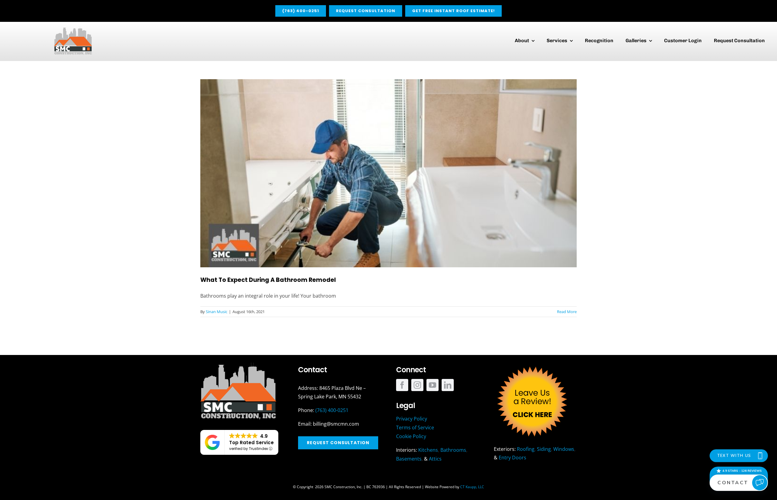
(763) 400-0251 (331, 410)
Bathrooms (453, 450)
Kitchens (428, 450)
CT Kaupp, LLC (472, 486)
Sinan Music (216, 311)
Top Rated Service (251, 442)
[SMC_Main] (73, 28)
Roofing (525, 449)
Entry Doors (512, 457)
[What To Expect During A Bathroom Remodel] (388, 173)
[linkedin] (448, 385)
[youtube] (432, 385)
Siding (544, 449)
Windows (563, 449)
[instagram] (417, 385)
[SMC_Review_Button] (532, 365)
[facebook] (402, 385)
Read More (567, 311)
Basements (409, 458)
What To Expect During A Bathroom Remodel (268, 280)
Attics (435, 458)
